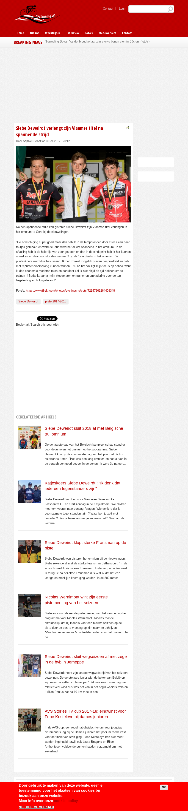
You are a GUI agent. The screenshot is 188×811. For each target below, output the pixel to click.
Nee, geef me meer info (36, 807)
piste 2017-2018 (55, 301)
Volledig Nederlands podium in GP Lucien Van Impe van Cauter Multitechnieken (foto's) (102, 41)
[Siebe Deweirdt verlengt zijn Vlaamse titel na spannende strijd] (73, 220)
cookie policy (66, 801)
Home (20, 33)
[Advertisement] (73, 84)
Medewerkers (107, 33)
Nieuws (34, 33)
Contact (108, 8)
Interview (72, 33)
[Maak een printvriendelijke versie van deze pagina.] (128, 127)
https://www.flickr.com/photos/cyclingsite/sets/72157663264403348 (70, 290)
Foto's (89, 33)
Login (122, 8)
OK (164, 787)
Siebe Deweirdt (28, 301)
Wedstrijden (53, 33)
